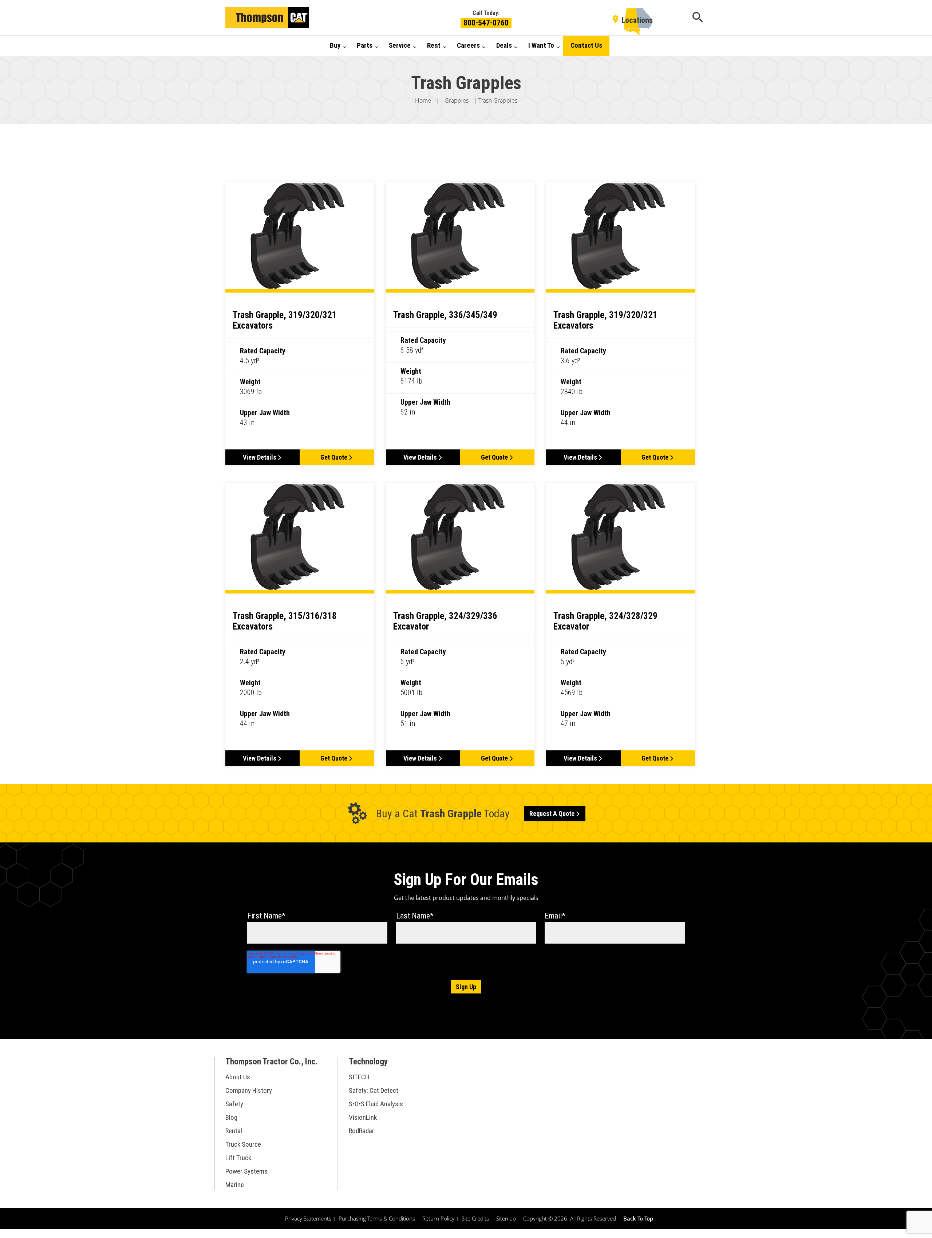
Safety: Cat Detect (373, 1090)
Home (423, 100)
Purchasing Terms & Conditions (377, 1218)
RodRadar (361, 1131)
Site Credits (475, 1218)
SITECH (359, 1077)
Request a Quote (551, 813)
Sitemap (506, 1218)
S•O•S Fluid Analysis (376, 1104)
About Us (237, 1077)
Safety (234, 1104)
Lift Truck (238, 1158)
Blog (231, 1117)
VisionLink (363, 1117)
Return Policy (438, 1218)
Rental (233, 1131)
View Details (259, 457)
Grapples (457, 100)
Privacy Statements (308, 1218)
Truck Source (243, 1144)
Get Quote (333, 457)
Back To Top (638, 1218)
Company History (248, 1090)
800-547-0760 (486, 22)
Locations (637, 20)
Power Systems (246, 1171)
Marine (234, 1185)
